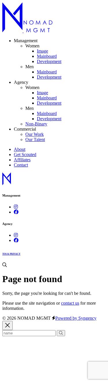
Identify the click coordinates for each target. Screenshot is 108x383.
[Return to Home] (27, 30)
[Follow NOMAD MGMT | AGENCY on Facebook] (16, 240)
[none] (32, 45)
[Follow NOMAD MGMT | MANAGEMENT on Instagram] (16, 206)
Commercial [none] (25, 129)
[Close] (7, 325)
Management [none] (25, 40)
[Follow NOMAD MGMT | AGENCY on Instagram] (16, 235)
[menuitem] (42, 51)
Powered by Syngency (75, 318)
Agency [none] (21, 82)
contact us (70, 303)
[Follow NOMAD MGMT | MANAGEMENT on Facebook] (16, 212)
